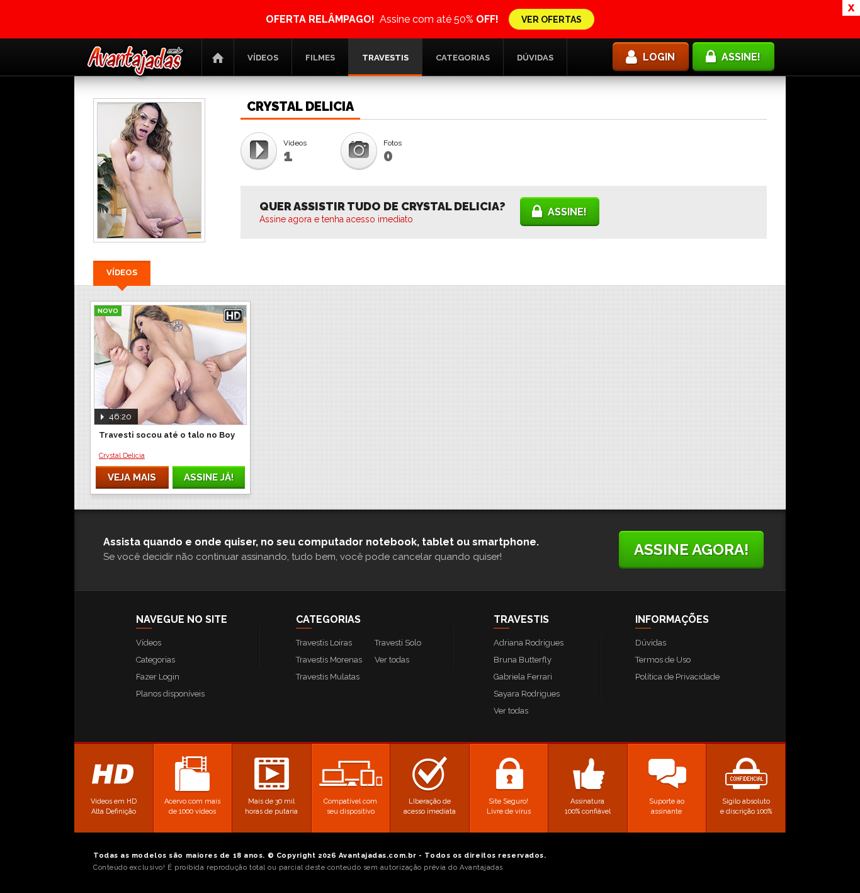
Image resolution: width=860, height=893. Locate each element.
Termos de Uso (663, 659)
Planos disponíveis (170, 693)
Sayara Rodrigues (527, 693)
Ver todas (392, 659)
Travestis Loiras (324, 642)
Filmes (320, 57)
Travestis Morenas (329, 659)
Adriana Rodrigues (528, 642)
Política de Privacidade (677, 676)
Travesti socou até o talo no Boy (167, 435)
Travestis (385, 57)
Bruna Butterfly (523, 659)
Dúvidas (535, 57)
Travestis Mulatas (327, 676)
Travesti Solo (398, 642)
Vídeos (262, 57)
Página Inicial (218, 57)
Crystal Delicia (122, 456)
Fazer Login (157, 676)
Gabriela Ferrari (523, 676)
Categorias (463, 57)
